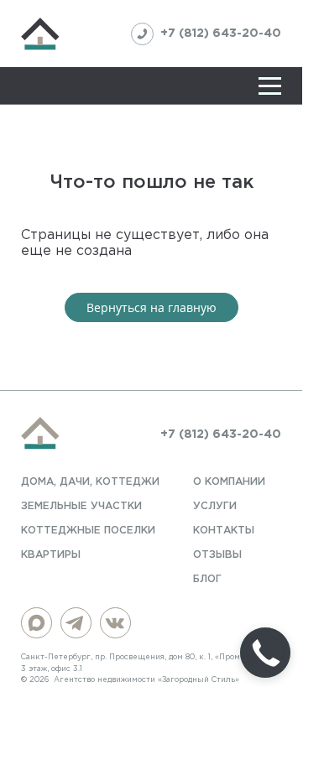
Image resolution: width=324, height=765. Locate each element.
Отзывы (217, 554)
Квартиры (51, 554)
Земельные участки (81, 506)
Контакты (223, 530)
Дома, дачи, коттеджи (90, 482)
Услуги (215, 506)
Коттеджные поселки (88, 530)
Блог (207, 579)
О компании (229, 482)
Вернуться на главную (151, 307)
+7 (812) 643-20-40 (220, 34)
